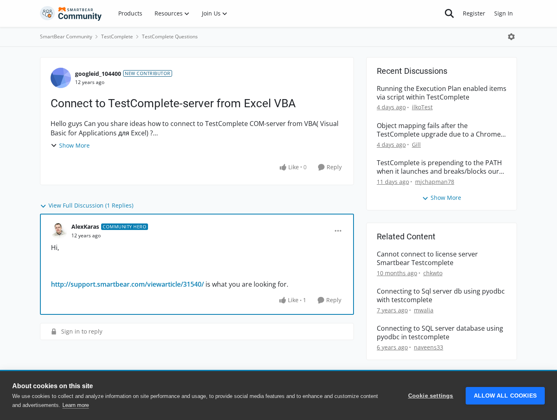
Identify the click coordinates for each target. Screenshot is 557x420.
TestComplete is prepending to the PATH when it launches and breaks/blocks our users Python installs (439, 167)
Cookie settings (430, 396)
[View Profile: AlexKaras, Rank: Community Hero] (59, 231)
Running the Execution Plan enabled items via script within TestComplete (441, 93)
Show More (74, 145)
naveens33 (428, 347)
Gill (416, 144)
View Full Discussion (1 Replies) (91, 205)
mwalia (423, 310)
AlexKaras (85, 226)
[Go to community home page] (71, 13)
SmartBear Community (66, 36)
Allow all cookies (505, 396)
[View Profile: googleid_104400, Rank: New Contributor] (61, 78)
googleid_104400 (98, 73)
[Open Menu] (511, 36)
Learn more (75, 405)
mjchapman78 (434, 182)
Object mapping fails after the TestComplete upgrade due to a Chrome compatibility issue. (439, 130)
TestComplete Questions (170, 36)
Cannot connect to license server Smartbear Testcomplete (427, 258)
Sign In (503, 13)
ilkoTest (422, 107)
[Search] (449, 13)
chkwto (432, 273)
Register (474, 13)
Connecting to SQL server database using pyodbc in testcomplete (440, 332)
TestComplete (117, 36)
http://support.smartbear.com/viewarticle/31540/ (127, 284)
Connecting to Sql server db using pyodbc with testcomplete (441, 295)
